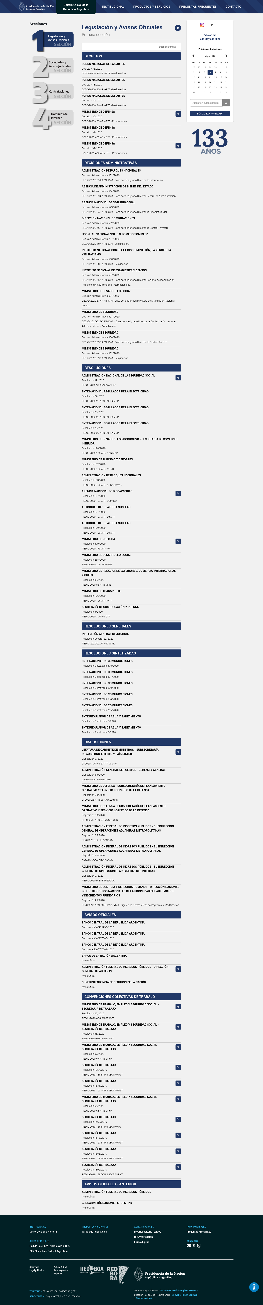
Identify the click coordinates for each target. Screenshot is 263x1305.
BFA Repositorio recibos (147, 1231)
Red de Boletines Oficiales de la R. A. (50, 1246)
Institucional (113, 6)
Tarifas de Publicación (94, 1231)
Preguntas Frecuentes (198, 6)
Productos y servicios (151, 6)
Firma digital (141, 1242)
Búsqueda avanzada (210, 113)
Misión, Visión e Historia (43, 1231)
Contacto (233, 6)
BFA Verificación (143, 1236)
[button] (168, 46)
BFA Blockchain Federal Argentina (49, 1251)
